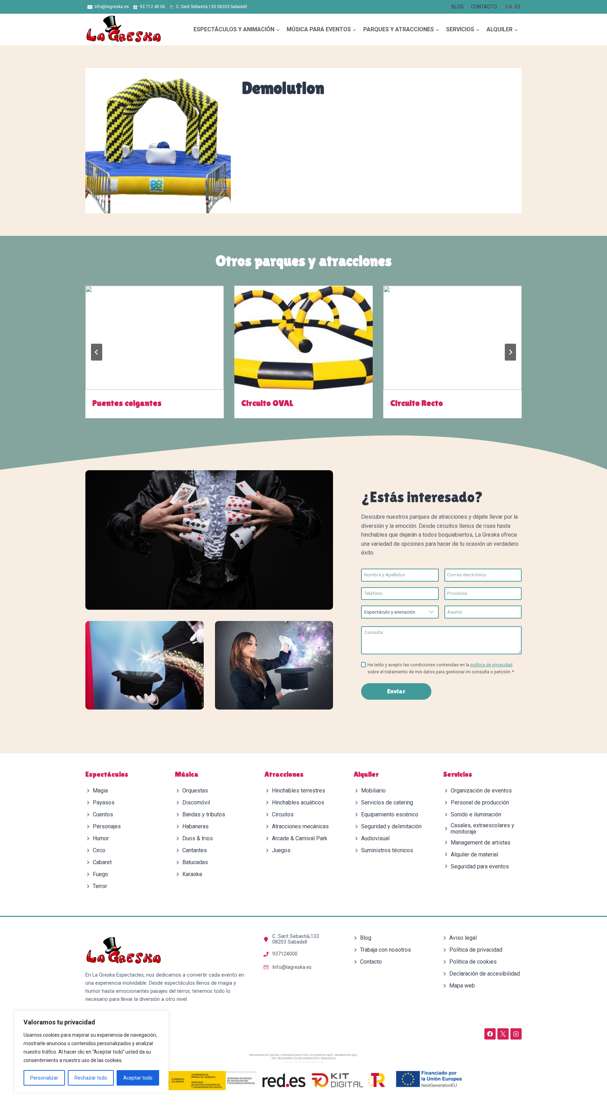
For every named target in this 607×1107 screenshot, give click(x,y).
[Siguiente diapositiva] (510, 352)
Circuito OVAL (267, 403)
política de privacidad (491, 664)
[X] (503, 1034)
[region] (91, 1052)
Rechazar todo (90, 1078)
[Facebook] (490, 1034)
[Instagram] (516, 1034)
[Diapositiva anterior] (96, 352)
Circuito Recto (416, 403)
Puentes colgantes (127, 403)
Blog (457, 6)
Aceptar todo (137, 1078)
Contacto (484, 6)
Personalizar (44, 1078)
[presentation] (154, 337)
